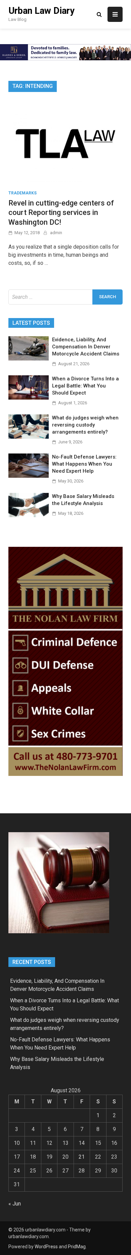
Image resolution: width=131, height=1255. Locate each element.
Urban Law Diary (41, 10)
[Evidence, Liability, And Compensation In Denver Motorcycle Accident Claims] (28, 358)
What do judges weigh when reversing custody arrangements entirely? (85, 425)
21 (82, 1157)
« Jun (14, 1203)
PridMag (77, 1246)
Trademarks (22, 193)
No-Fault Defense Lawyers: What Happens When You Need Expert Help (84, 464)
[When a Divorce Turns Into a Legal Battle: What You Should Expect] (28, 398)
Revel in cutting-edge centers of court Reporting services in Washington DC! (61, 212)
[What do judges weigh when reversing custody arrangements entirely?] (28, 437)
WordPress (46, 1246)
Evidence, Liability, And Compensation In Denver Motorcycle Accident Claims (85, 347)
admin (56, 232)
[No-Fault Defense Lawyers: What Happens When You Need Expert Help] (28, 476)
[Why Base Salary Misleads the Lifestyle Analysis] (28, 515)
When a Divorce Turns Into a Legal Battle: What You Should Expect (85, 386)
